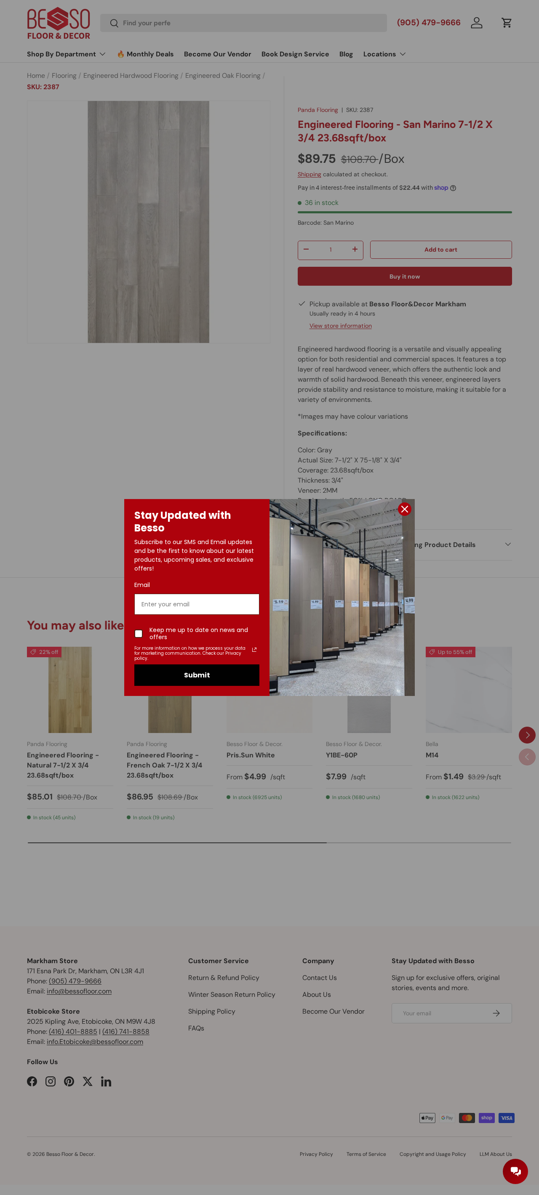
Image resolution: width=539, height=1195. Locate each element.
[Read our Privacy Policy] (254, 650)
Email (142, 585)
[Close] (405, 509)
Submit (197, 675)
